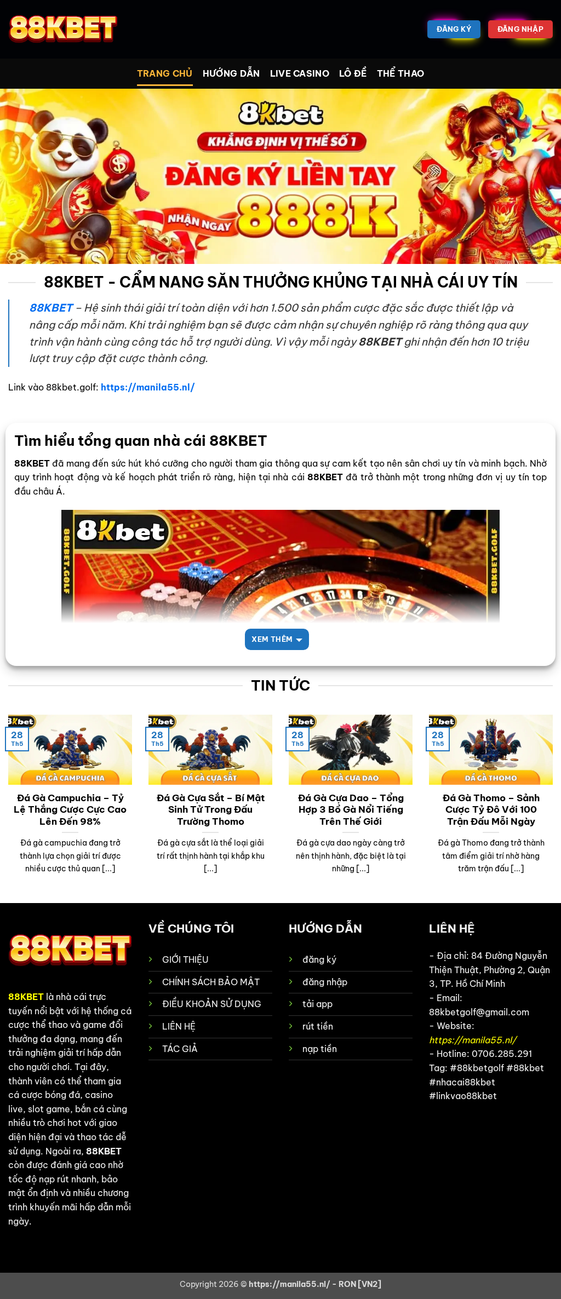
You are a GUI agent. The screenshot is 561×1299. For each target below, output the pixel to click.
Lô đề (353, 73)
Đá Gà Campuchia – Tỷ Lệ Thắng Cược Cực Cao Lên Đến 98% (70, 809)
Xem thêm (272, 639)
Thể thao (401, 73)
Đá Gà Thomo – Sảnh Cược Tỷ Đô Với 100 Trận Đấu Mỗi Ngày (491, 809)
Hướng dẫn (231, 73)
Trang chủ (165, 73)
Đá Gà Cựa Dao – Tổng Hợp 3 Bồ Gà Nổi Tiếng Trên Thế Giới (351, 809)
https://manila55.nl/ (148, 387)
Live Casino (300, 73)
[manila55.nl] (63, 29)
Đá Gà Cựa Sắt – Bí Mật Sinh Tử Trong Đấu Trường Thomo (211, 809)
